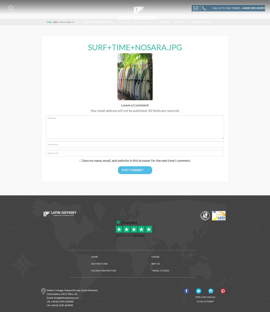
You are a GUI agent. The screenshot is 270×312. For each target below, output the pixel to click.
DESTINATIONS (66, 22)
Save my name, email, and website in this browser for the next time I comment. (136, 160)
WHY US (178, 22)
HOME (94, 256)
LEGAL (200, 301)
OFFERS (164, 22)
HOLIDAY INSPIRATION (97, 22)
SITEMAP (209, 301)
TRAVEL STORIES (201, 22)
